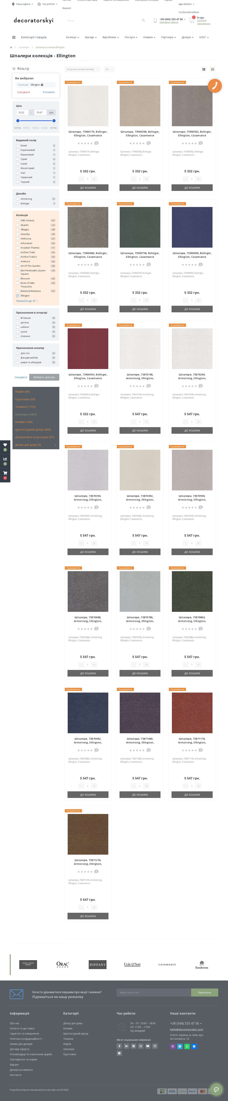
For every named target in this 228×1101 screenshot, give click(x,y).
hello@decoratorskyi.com (186, 1029)
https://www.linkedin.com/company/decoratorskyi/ (126, 1046)
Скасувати (23, 92)
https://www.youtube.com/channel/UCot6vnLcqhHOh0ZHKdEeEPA (148, 1046)
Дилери (186, 37)
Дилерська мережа (21, 1069)
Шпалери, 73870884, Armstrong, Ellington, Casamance (192, 621)
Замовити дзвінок (168, 22)
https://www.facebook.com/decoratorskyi (119, 1046)
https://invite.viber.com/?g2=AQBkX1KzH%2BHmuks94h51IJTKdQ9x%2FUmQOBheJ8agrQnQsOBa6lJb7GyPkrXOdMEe (155, 1046)
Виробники (109, 37)
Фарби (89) (22, 391)
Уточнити (49, 92)
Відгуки (14, 1064)
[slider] (18, 121)
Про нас (14, 1023)
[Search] (143, 20)
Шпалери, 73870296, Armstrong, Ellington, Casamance (192, 378)
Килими (67, 1028)
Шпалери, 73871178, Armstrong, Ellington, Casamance (192, 742)
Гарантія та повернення (24, 1033)
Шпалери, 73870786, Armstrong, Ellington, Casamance (140, 621)
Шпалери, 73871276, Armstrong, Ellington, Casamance (88, 863)
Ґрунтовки (69, 1054)
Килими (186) (24, 422)
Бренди (89, 37)
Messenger (194, 1046)
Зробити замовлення (203, 22)
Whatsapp (187, 1046)
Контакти (15, 1075)
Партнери (167, 37)
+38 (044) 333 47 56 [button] (184, 1023)
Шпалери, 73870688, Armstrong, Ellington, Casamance (88, 621)
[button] (5, 475)
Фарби (67, 1044)
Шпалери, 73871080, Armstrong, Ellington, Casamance (140, 742)
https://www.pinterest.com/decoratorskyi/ (133, 1046)
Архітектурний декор (75, 1033)
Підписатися (204, 992)
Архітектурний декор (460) (33, 429)
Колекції (71, 37)
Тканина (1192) (25, 406)
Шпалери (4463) (26, 414)
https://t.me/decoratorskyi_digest (119, 1053)
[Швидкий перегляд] (105, 94)
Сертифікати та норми (23, 1059)
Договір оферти (19, 1049)
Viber (172, 1046)
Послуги (130, 37)
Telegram (180, 1046)
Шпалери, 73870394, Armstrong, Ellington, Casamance (88, 499)
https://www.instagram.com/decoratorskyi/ (140, 1046)
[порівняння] (105, 88)
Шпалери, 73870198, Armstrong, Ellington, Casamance (140, 378)
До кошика (88, 187)
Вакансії (67, 8)
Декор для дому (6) (28, 444)
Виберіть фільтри (44, 377)
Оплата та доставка (22, 1028)
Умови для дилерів (21, 1044)
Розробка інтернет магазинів (25, 1089)
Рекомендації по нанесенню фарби (31, 1054)
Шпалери (24, 47)
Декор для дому (72, 1023)
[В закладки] (105, 83)
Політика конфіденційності (26, 1038)
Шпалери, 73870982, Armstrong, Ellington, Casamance (88, 742)
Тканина (68, 1038)
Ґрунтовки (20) (25, 399)
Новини (148, 37)
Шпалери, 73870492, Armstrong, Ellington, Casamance (140, 499)
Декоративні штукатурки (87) (34, 437)
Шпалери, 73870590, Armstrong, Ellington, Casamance (192, 499)
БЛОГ (202, 37)
